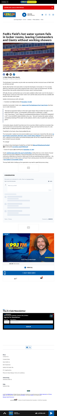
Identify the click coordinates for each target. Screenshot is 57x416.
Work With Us (6, 362)
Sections (4, 2)
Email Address (13, 319)
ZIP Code (6, 319)
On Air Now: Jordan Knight (28, 259)
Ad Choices (23, 395)
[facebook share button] (4, 74)
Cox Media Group (9, 394)
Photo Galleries (36, 19)
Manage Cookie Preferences (8, 397)
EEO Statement (6, 364)
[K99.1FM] (28, 2)
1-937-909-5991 (29, 273)
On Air (24, 19)
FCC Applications (7, 370)
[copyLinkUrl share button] (14, 74)
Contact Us (5, 356)
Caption (50, 70)
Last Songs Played (18, 19)
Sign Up (28, 326)
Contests (29, 19)
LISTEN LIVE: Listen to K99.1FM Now (14, 7)
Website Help (6, 386)
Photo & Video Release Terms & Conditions (14, 372)
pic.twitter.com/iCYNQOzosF (20, 146)
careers (32, 395)
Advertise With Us (7, 379)
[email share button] (11, 74)
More (42, 19)
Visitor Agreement (43, 394)
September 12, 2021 (28, 149)
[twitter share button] (7, 74)
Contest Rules (6, 359)
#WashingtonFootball (44, 145)
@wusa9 (35, 145)
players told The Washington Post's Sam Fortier (35, 105)
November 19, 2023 (26, 101)
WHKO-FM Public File (8, 367)
